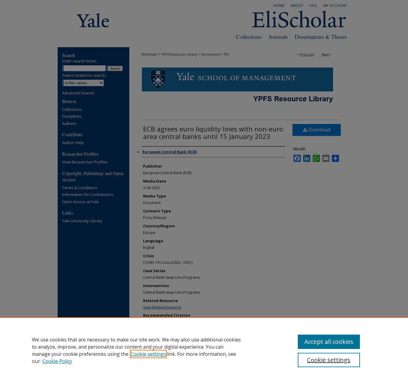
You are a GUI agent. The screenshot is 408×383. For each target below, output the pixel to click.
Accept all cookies (328, 342)
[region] (204, 350)
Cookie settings (148, 354)
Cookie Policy (57, 361)
